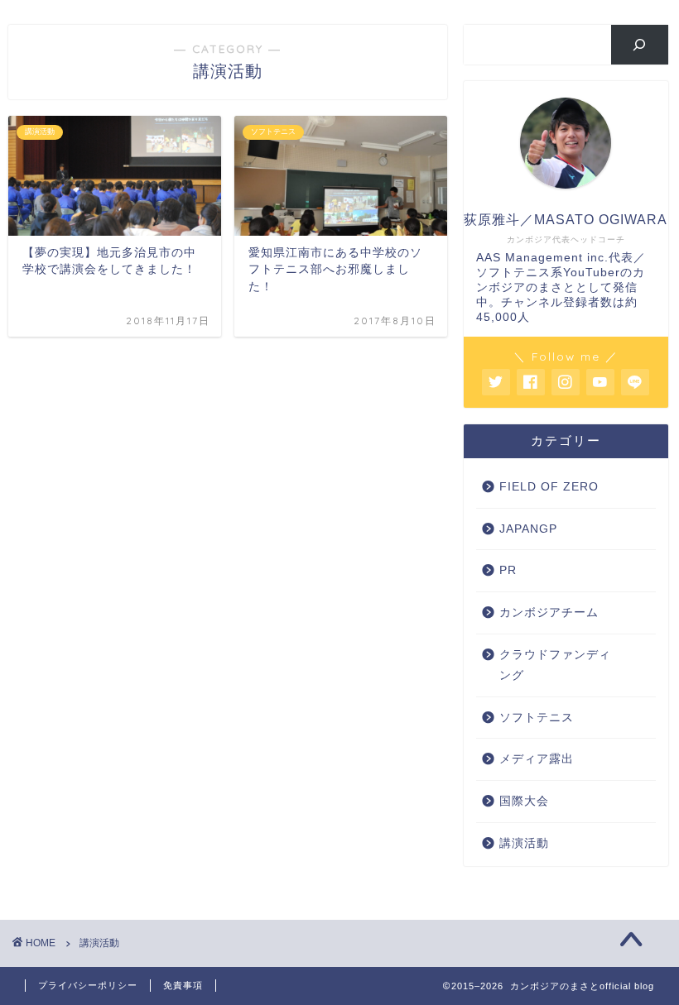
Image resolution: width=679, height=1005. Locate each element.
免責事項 (183, 985)
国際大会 (524, 801)
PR (508, 570)
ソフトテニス (536, 717)
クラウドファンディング (555, 665)
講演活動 (524, 843)
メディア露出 (536, 759)
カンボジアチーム (549, 612)
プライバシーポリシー (87, 985)
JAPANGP (528, 529)
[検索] (639, 45)
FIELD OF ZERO (549, 487)
